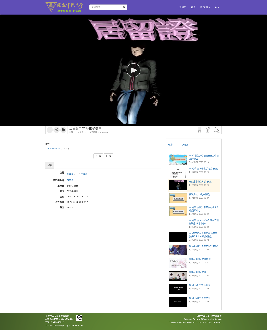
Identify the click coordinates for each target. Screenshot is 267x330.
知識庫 (70, 174)
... (77, 174)
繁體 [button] (206, 7)
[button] (217, 7)
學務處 (84, 174)
